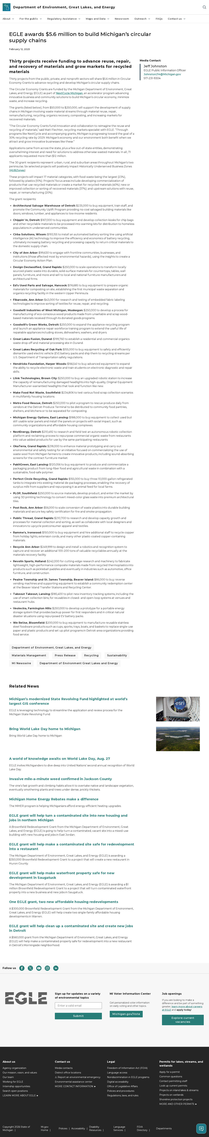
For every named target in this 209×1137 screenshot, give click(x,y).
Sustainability (117, 655)
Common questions (170, 1076)
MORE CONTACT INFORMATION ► (75, 1086)
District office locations (68, 1072)
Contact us (175, 18)
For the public (29, 18)
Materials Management (29, 655)
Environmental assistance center (73, 1081)
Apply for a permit (169, 1071)
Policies (63, 1128)
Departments (164, 1128)
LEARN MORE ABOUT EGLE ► (21, 1095)
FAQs (159, 18)
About (6, 18)
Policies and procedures (120, 1090)
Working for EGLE (13, 1081)
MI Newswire (21, 663)
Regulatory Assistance (62, 18)
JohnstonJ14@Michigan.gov (162, 74)
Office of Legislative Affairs (122, 1086)
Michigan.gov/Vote (126, 1014)
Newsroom (122, 18)
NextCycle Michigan (69, 93)
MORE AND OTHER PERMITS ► (178, 1104)
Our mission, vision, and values (20, 1072)
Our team (8, 1077)
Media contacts (63, 1068)
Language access (117, 1072)
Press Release (65, 655)
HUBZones (17, 170)
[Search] (204, 7)
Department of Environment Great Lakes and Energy (79, 663)
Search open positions (15, 1090)
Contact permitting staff (173, 1081)
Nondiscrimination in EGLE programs (128, 1077)
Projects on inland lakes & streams (178, 1090)
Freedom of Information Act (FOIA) (127, 1068)
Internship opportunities (16, 1086)
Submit (78, 1016)
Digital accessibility (118, 1081)
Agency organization (14, 1068)
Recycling (91, 655)
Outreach (140, 18)
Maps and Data (96, 18)
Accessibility (78, 1128)
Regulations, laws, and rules (122, 1095)
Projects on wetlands (171, 1094)
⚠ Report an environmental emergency (77, 1077)
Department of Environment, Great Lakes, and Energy (51, 647)
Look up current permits (173, 1085)
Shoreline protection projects (175, 1099)
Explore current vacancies (182, 1019)
